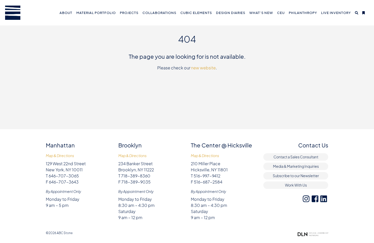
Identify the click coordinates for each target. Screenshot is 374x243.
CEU (281, 13)
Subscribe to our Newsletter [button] (296, 175)
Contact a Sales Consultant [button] (296, 157)
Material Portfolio (96, 13)
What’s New (261, 13)
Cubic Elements (196, 13)
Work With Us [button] (296, 185)
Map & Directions (60, 156)
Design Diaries (230, 13)
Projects (129, 13)
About (66, 13)
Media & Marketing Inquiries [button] (296, 166)
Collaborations (159, 13)
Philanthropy (303, 13)
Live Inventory (336, 13)
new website (203, 67)
